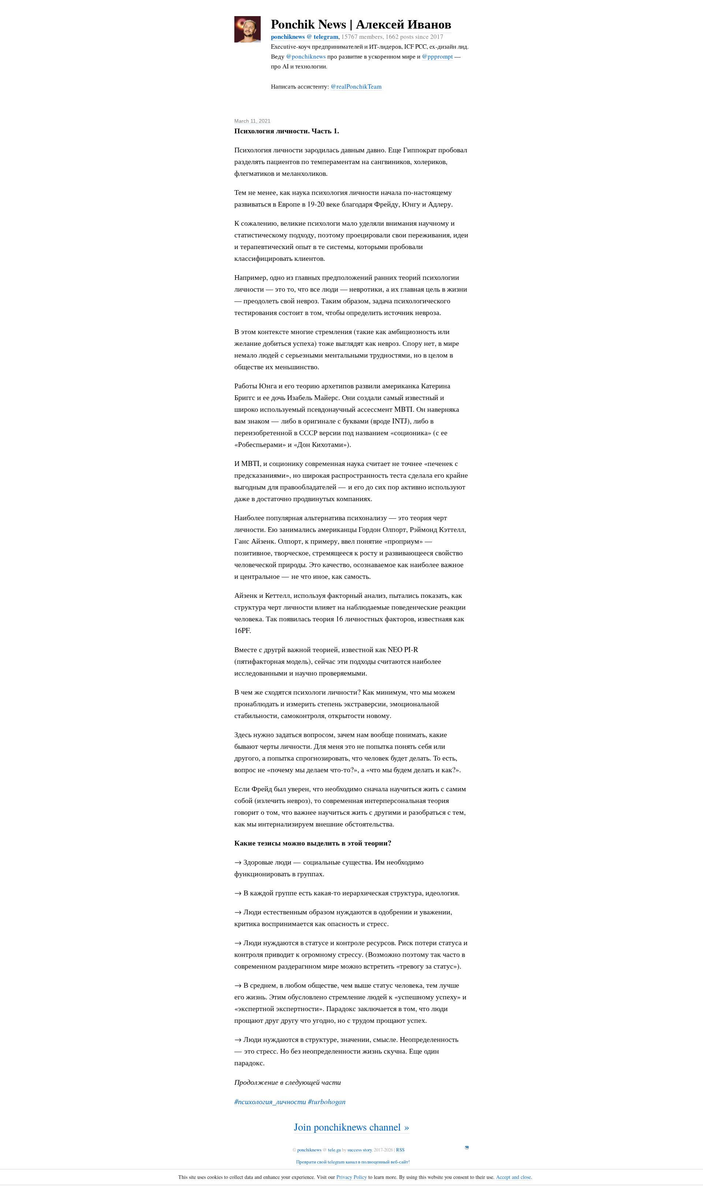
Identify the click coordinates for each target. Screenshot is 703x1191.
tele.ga (334, 1149)
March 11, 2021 (252, 121)
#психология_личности (270, 1101)
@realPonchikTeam (356, 86)
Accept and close (513, 1176)
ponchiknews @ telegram (304, 36)
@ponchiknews (306, 56)
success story (359, 1149)
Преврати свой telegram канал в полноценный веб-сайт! (353, 1161)
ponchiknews (309, 1149)
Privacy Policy (351, 1176)
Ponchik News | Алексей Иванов (361, 23)
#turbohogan (327, 1101)
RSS (400, 1149)
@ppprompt (437, 56)
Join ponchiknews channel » (351, 1126)
